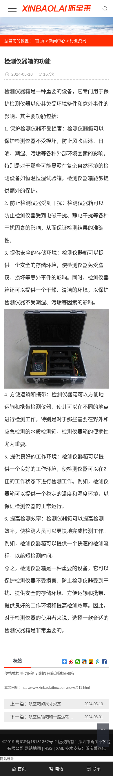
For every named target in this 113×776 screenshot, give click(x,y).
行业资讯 (78, 40)
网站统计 (7, 759)
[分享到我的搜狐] (91, 661)
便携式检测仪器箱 (19, 673)
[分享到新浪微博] (71, 661)
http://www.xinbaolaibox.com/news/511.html (56, 688)
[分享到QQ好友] (84, 661)
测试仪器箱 (64, 673)
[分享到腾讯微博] (97, 661)
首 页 (39, 40)
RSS (48, 748)
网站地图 (33, 748)
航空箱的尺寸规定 (45, 704)
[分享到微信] (77, 661)
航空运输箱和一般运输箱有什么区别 (52, 717)
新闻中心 (57, 40)
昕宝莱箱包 (95, 748)
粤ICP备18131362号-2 (36, 741)
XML (60, 748)
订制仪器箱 (44, 673)
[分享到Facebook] (104, 661)
